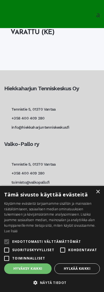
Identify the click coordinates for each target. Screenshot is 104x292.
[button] (52, 283)
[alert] (52, 239)
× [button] (98, 192)
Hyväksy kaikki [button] (27, 268)
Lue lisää (11, 231)
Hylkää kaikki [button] (77, 268)
